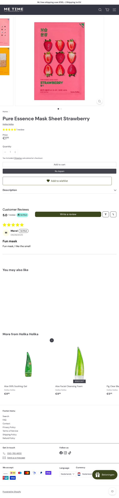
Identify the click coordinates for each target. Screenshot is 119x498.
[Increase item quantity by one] (15, 152)
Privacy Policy (9, 427)
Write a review (68, 214)
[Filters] (105, 214)
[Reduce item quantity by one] (5, 152)
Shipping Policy (10, 434)
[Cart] (107, 9)
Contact (6, 423)
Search (6, 416)
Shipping (18, 158)
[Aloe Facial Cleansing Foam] (79, 368)
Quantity (7, 146)
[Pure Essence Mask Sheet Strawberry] (22, 300)
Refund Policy (9, 438)
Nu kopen (59, 171)
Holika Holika (28, 334)
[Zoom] (99, 101)
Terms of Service (10, 431)
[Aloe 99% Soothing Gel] (28, 368)
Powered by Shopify (12, 491)
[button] (10, 129)
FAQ (4, 420)
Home (5, 111)
